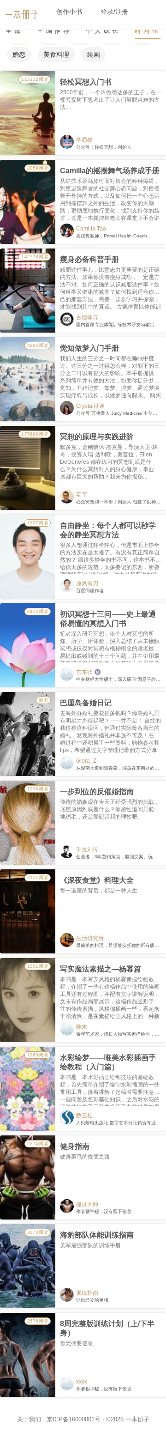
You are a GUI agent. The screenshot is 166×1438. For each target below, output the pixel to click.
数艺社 (84, 1115)
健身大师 (87, 1204)
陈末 (81, 1027)
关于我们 (29, 1419)
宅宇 (81, 494)
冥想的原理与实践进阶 (97, 437)
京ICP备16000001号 (74, 1419)
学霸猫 (84, 140)
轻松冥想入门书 (86, 82)
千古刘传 (87, 849)
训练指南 (87, 1293)
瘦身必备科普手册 (89, 259)
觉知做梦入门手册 (89, 348)
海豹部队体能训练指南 (97, 1235)
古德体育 (87, 317)
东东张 (84, 672)
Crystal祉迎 (90, 406)
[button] (69, 11)
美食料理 (56, 54)
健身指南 (74, 1146)
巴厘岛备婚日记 (86, 703)
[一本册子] (21, 14)
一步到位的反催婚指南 (97, 791)
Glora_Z (86, 761)
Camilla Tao (91, 228)
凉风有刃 (87, 583)
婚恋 (18, 54)
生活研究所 (90, 938)
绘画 (93, 54)
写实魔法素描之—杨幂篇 (100, 969)
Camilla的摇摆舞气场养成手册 (110, 171)
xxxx (81, 1381)
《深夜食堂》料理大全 (97, 880)
